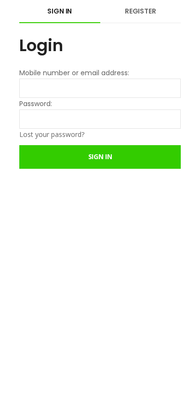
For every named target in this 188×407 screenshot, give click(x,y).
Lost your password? (51, 134)
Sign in (59, 11)
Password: (35, 104)
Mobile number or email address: (74, 73)
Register (140, 11)
